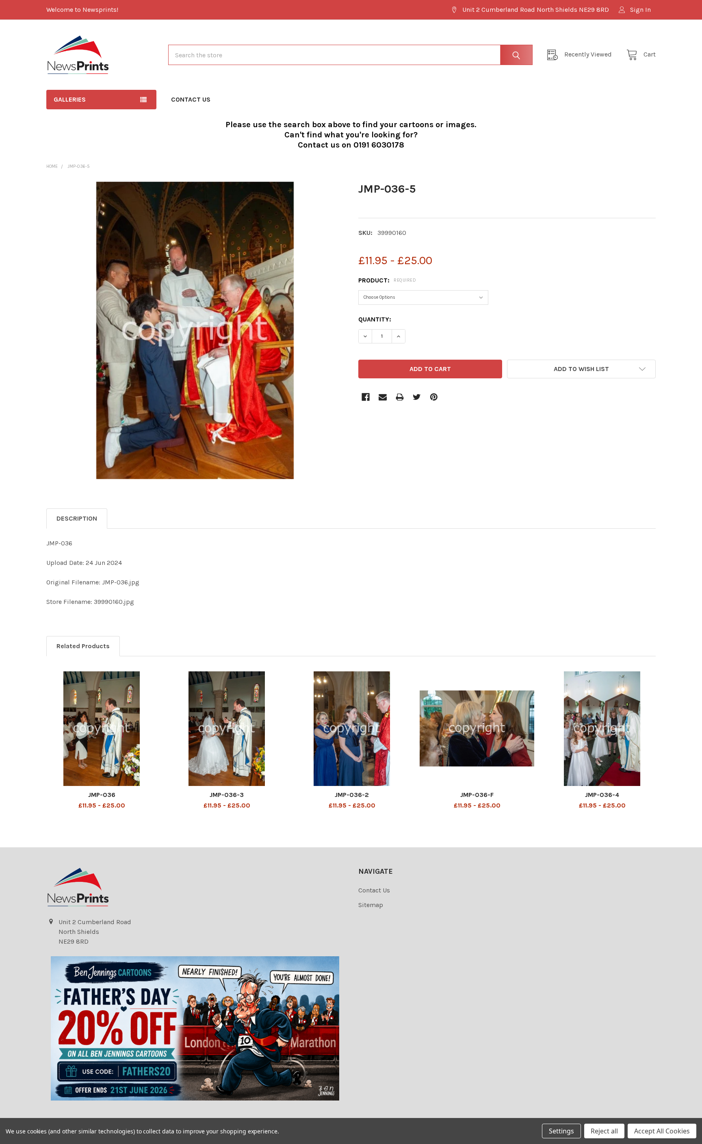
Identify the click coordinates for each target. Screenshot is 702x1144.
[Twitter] (417, 397)
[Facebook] (365, 397)
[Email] (382, 397)
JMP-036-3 (227, 795)
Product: (387, 280)
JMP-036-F (477, 795)
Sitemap (370, 905)
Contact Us (190, 99)
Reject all (604, 1131)
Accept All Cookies (662, 1131)
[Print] (399, 397)
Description (76, 518)
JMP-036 (101, 795)
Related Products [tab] (83, 646)
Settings (561, 1131)
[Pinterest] (434, 397)
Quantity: (374, 319)
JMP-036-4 (602, 795)
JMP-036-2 (352, 795)
